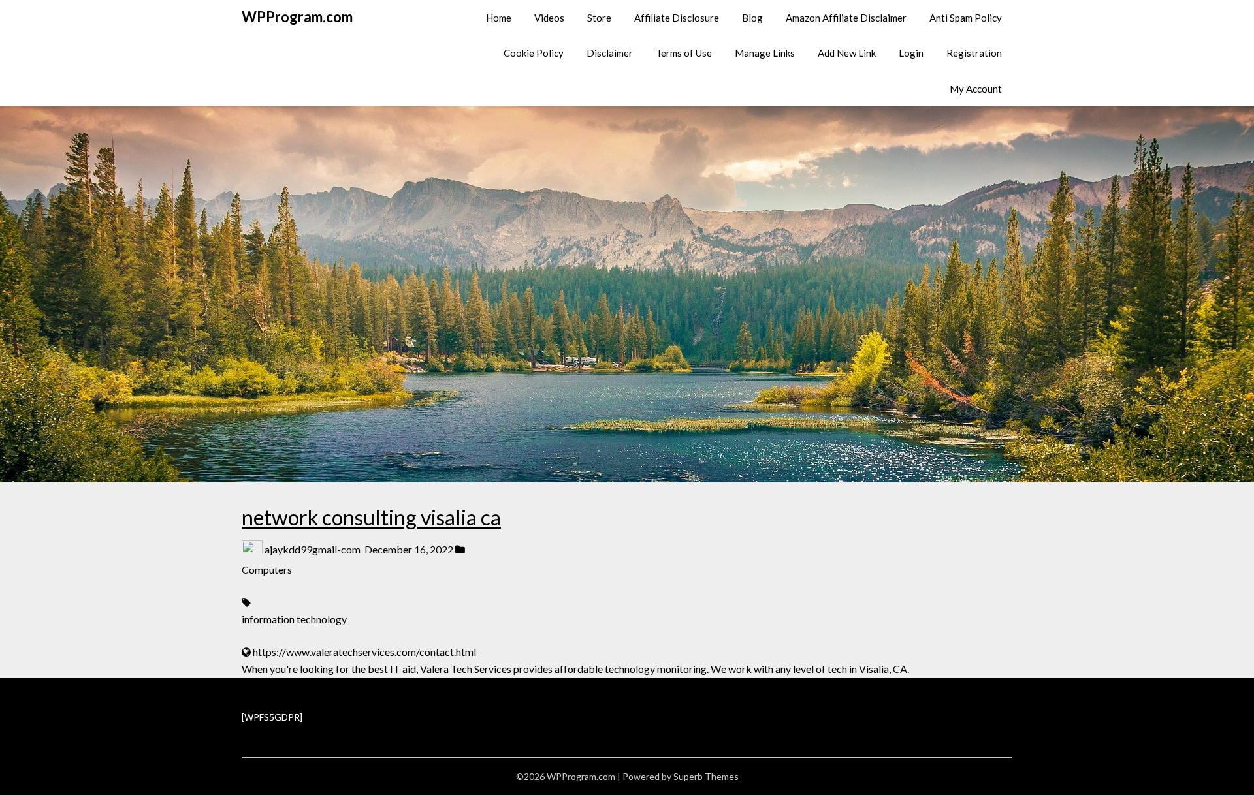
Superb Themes (706, 776)
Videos (549, 17)
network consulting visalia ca (371, 517)
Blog (752, 17)
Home (498, 17)
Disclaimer (610, 53)
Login (911, 53)
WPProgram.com (297, 16)
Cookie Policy (534, 53)
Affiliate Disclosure (676, 17)
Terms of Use (684, 53)
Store (599, 17)
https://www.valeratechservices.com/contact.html (364, 652)
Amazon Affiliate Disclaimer (846, 17)
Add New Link (847, 53)
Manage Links (765, 53)
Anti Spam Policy (965, 17)
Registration (974, 53)
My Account (976, 89)
